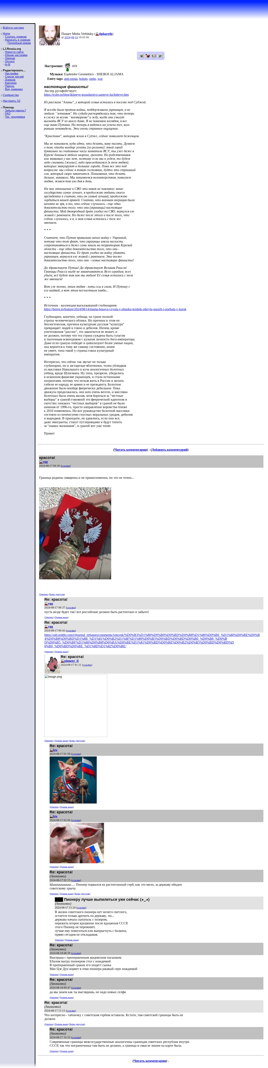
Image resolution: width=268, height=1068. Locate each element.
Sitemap (10, 58)
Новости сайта (14, 52)
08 (72, 37)
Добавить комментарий (169, 449)
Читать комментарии (130, 449)
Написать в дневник (17, 39)
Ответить (44, 594)
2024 (67, 37)
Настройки (11, 73)
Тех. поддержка (15, 116)
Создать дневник (16, 36)
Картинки (11, 82)
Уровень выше (61, 617)
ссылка (66, 465)
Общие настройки (16, 55)
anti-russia (70, 78)
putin (92, 78)
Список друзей (14, 76)
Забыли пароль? (15, 110)
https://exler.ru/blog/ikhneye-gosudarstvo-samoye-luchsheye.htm (86, 94)
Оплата (9, 61)
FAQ (7, 113)
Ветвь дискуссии (57, 594)
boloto (83, 78)
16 (76, 37)
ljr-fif (7, 64)
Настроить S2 (11, 100)
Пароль (9, 86)
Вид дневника (14, 89)
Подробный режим (19, 43)
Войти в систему (13, 27)
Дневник (10, 79)
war (100, 78)
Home (6, 33)
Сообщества (11, 95)
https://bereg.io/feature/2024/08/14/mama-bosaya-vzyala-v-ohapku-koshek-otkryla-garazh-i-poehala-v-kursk (115, 309)
